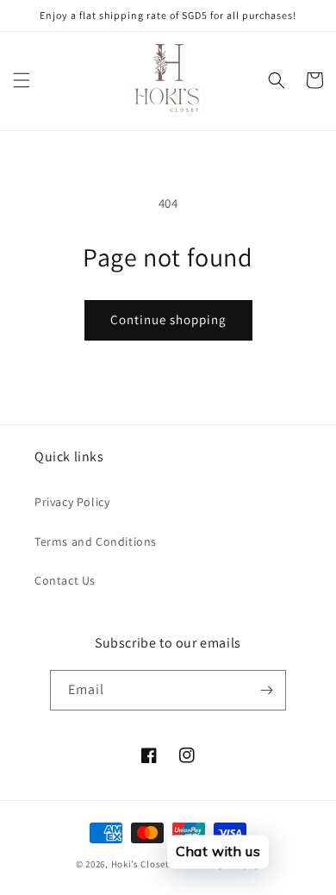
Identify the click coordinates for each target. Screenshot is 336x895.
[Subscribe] (266, 690)
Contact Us (65, 580)
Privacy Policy (71, 502)
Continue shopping (168, 319)
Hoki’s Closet (140, 864)
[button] (21, 80)
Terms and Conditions (95, 541)
